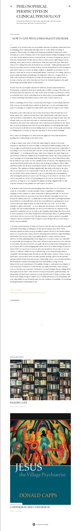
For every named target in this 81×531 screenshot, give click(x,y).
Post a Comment (20, 406)
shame (44, 292)
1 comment (18, 511)
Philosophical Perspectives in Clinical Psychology (38, 11)
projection (38, 292)
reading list (18, 402)
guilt (20, 292)
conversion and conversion (30, 507)
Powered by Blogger (42, 524)
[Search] (69, 6)
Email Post (18, 290)
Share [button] (12, 290)
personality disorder (28, 292)
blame (16, 292)
